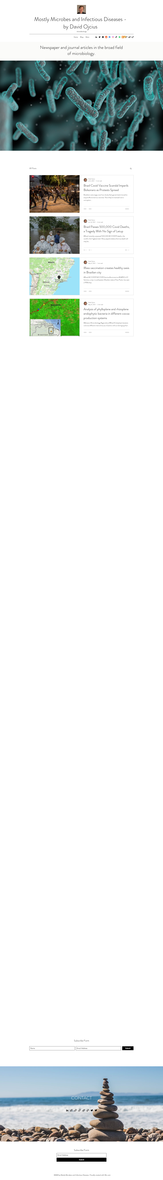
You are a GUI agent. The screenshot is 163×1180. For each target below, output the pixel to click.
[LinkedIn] (96, 37)
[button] (131, 169)
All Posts (32, 168)
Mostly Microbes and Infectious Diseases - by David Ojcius (80, 23)
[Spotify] (119, 37)
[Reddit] (106, 37)
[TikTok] (116, 37)
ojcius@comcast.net (81, 1105)
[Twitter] (99, 37)
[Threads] (103, 37)
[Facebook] (109, 37)
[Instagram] (113, 37)
